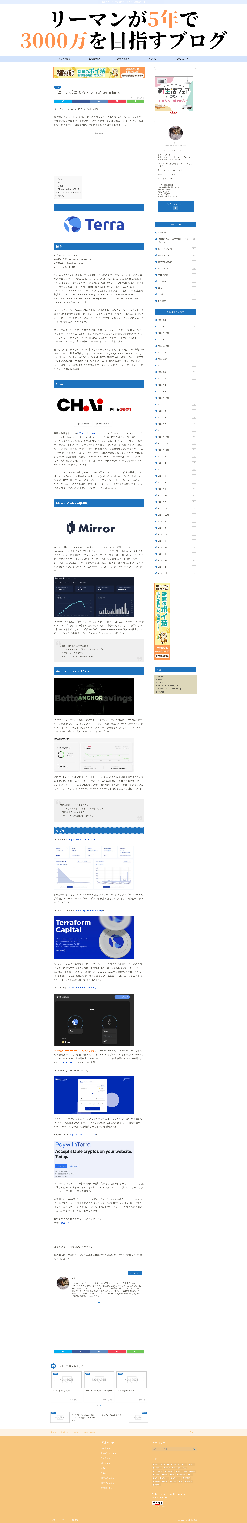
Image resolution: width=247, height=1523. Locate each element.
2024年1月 (176, 327)
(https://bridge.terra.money (82, 987)
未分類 (57, 87)
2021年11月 (176, 443)
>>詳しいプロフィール (167, 174)
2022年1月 (176, 430)
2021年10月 (176, 450)
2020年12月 (176, 515)
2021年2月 (176, 502)
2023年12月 (176, 333)
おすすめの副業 (176, 249)
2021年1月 (176, 508)
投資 (172, 1474)
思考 (176, 288)
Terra (60, 179)
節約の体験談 (94, 59)
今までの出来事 (182, 1471)
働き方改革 (106, 1458)
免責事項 (75, 1520)
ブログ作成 (176, 275)
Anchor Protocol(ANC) (69, 192)
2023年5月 (176, 372)
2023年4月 (176, 378)
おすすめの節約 (176, 262)
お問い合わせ (182, 59)
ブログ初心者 (158, 1471)
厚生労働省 (106, 1448)
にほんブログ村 (158, 1506)
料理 (190, 1474)
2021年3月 (176, 495)
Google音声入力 (174, 1464)
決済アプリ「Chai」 (87, 433)
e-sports (176, 233)
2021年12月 (176, 437)
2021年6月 (176, 476)
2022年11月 (176, 404)
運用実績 (189, 1481)
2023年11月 (176, 339)
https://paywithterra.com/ (82, 1134)
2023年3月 (176, 385)
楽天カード (165, 1478)
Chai (60, 186)
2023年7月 (176, 365)
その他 (61, 195)
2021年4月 (176, 489)
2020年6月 (176, 541)
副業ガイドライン (108, 1453)
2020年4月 (176, 554)
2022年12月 (176, 398)
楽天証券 (187, 1478)
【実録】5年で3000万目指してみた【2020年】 (176, 241)
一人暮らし (176, 281)
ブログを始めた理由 (180, 1468)
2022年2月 (176, 424)
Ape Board (68, 1062)
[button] (94, 224)
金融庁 (104, 1468)
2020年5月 (176, 547)
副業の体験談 (123, 59)
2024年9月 (176, 320)
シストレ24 (176, 268)
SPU (192, 1464)
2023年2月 (176, 391)
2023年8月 (176, 359)
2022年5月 (176, 417)
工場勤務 (157, 1474)
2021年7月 (176, 469)
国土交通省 (106, 1463)
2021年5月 (176, 482)
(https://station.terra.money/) (83, 839)
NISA (103, 1473)
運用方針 (157, 1485)
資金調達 (173, 1481)
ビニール (65, 1223)
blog (163, 1464)
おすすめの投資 (176, 255)
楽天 (156, 1478)
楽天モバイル (176, 1478)
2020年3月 (176, 560)
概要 (60, 182)
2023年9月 (176, 352)
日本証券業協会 (107, 1478)
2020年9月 (176, 521)
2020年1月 (176, 573)
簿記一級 (157, 1481)
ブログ (168, 1468)
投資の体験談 (65, 59)
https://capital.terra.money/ (88, 910)
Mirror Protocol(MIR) (68, 189)
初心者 (193, 1471)
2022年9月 (176, 411)
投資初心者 (181, 1474)
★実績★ (153, 59)
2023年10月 (176, 346)
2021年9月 (176, 456)
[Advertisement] (99, 153)
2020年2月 (176, 567)
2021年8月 (176, 463)
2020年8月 (176, 528)
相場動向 (176, 301)
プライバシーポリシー (60, 1520)
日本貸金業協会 (107, 1483)
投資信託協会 (107, 1488)
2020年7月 (176, 534)
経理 (165, 1481)
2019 (156, 1464)
